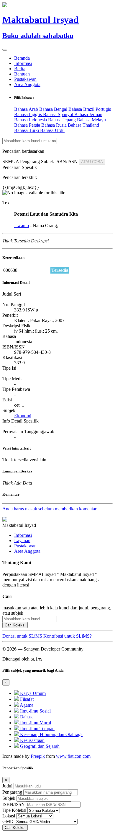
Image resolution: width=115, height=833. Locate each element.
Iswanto (21, 225)
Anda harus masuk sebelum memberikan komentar (49, 508)
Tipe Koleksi (14, 810)
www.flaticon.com (73, 756)
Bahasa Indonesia (31, 119)
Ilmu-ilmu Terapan (37, 728)
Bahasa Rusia (54, 125)
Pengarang (12, 792)
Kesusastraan (32, 740)
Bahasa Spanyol (58, 114)
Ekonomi (22, 415)
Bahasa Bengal (53, 109)
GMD (8, 821)
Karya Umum (32, 693)
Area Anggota (27, 84)
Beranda (22, 58)
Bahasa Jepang (62, 119)
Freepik (38, 756)
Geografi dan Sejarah (39, 746)
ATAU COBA (92, 162)
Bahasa (26, 716)
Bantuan (22, 73)
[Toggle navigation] (4, 50)
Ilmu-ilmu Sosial (35, 710)
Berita (19, 68)
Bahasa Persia (27, 125)
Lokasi (8, 815)
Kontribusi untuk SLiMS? (67, 635)
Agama (26, 705)
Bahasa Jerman (88, 114)
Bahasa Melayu (91, 119)
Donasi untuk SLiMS (22, 635)
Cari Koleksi (15, 625)
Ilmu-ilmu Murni (35, 722)
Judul (7, 785)
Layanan (22, 540)
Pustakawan (25, 79)
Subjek (8, 798)
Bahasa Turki (27, 130)
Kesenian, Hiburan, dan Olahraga (51, 734)
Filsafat (26, 699)
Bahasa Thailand (83, 125)
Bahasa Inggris (28, 114)
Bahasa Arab (26, 109)
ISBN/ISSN (13, 804)
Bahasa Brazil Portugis (89, 109)
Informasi (23, 63)
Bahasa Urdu (52, 130)
